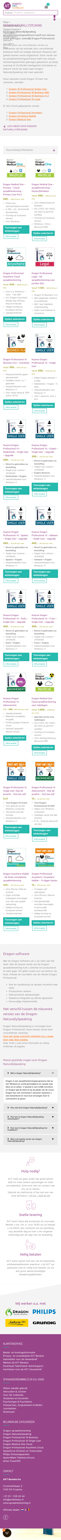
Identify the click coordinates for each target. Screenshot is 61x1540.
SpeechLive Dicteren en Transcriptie (22, 1450)
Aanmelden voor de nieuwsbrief (20, 1359)
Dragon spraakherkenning (17, 1430)
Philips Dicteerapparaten (16, 1454)
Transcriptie (9, 33)
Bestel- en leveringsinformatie (19, 1352)
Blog (5, 47)
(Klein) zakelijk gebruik (15, 1388)
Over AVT (8, 44)
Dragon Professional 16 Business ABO (29, 92)
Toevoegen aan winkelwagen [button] (13, 229)
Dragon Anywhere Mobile (22, 116)
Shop (6, 22)
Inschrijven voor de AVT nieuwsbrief (22, 1369)
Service (7, 40)
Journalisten (9, 1408)
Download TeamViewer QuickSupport (23, 1366)
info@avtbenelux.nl (13, 1499)
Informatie (11, 236)
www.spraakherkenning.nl (16, 1502)
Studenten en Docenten (15, 1398)
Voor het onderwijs (13, 1394)
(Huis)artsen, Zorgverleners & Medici (22, 1405)
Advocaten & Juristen (14, 1391)
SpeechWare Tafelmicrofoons (18, 1457)
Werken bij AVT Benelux (16, 1362)
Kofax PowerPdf (11, 1461)
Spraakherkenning (12, 25)
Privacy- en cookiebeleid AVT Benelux (23, 1355)
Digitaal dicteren (11, 29)
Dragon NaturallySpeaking (17, 1434)
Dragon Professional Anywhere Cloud (23, 1447)
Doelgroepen (10, 36)
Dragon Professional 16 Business (20, 1437)
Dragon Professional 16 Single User (22, 1440)
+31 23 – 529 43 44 (39, 1195)
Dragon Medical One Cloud (17, 1444)
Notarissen (9, 1411)
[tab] (30, 1073)
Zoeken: (9, 12)
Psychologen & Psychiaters (17, 1401)
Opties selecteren (43, 233)
